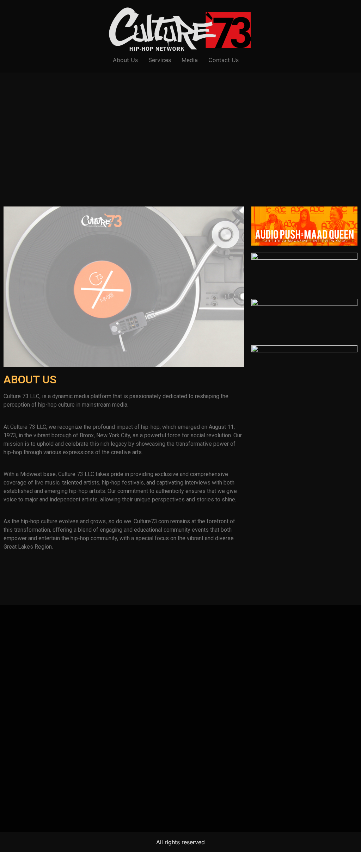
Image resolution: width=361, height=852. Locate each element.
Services (159, 59)
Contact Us (223, 59)
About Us (125, 59)
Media (190, 59)
